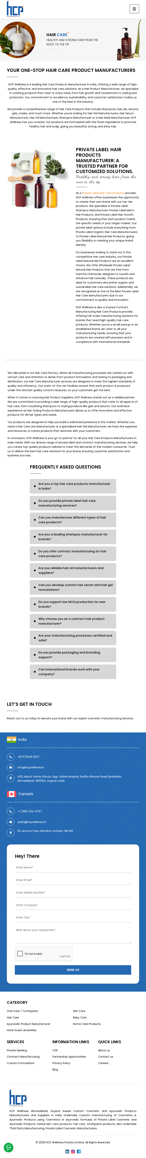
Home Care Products (87, 1024)
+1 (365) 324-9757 (29, 811)
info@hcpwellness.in (30, 767)
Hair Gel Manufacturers (103, 113)
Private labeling (17, 1050)
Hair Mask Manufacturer (114, 118)
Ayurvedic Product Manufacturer (28, 1024)
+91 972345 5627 (28, 757)
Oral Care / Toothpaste (22, 1011)
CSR (55, 1050)
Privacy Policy (61, 1063)
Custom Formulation (20, 1063)
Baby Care (80, 1017)
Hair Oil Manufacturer (44, 118)
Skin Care (79, 1011)
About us (104, 1050)
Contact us (105, 1057)
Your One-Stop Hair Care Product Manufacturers (71, 70)
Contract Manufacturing (23, 1057)
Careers (103, 1063)
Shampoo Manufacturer (75, 118)
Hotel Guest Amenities (21, 1030)
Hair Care (13, 1017)
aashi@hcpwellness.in (31, 822)
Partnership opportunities (69, 1057)
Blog (55, 1069)
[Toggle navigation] (134, 9)
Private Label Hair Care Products (103, 193)
